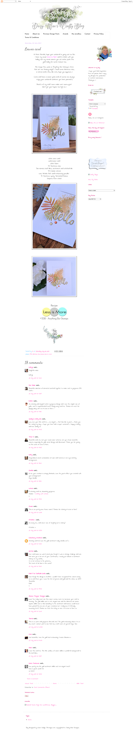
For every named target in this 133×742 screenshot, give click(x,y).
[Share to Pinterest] (62, 351)
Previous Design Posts (51, 34)
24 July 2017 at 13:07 (35, 566)
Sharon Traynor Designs (37, 596)
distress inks (36, 354)
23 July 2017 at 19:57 (35, 499)
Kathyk (31, 367)
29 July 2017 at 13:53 (35, 674)
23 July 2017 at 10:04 (35, 378)
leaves (42, 354)
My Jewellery (76, 34)
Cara (30, 634)
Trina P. (31, 437)
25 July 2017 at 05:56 (35, 627)
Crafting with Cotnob (41, 494)
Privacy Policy (99, 34)
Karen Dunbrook (34, 663)
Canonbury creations (35, 538)
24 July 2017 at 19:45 (35, 589)
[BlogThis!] (57, 351)
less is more (48, 354)
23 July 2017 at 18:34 (35, 481)
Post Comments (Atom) (41, 687)
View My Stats (93, 179)
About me (36, 34)
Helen (30, 648)
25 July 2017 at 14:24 (35, 640)
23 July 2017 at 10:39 (35, 394)
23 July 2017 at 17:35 (35, 447)
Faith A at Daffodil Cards (37, 573)
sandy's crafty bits (35, 419)
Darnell (31, 618)
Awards (65, 34)
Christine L (32, 520)
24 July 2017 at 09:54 (35, 530)
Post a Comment (32, 679)
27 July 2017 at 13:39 (35, 656)
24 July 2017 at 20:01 (35, 611)
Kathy (30, 455)
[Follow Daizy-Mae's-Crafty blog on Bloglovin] (93, 132)
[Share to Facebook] (60, 351)
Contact (87, 34)
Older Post (80, 683)
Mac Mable (32, 385)
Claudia (31, 470)
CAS (30, 354)
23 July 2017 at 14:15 (35, 429)
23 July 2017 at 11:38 (35, 412)
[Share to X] (58, 351)
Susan (31, 506)
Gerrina (31, 551)
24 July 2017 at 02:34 (35, 512)
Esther (31, 401)
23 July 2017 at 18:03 (35, 463)
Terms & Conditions (32, 37)
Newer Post (29, 683)
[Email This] (55, 351)
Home (27, 34)
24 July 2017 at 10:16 (35, 544)
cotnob (31, 488)
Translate (95, 108)
